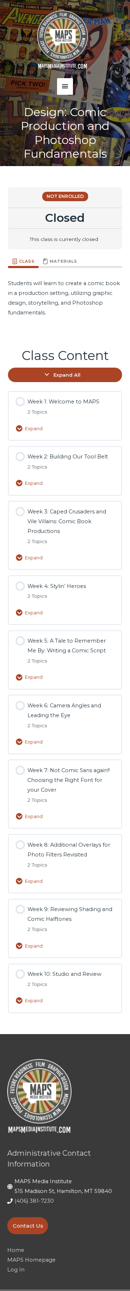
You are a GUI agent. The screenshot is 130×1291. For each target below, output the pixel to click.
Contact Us (28, 1225)
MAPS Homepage (31, 1260)
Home (15, 1250)
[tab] (23, 261)
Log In (16, 1269)
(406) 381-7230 (34, 1201)
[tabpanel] (65, 302)
